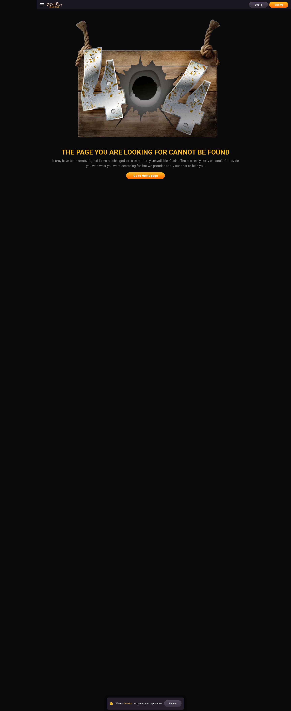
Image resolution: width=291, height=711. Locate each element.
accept (173, 703)
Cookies (128, 703)
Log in (258, 4)
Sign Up (278, 4)
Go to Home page (145, 175)
